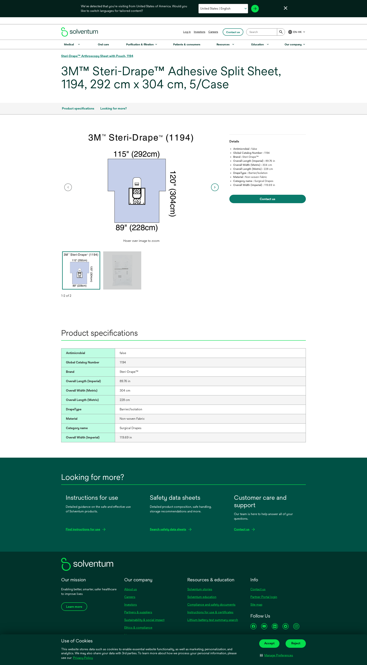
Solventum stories (199, 589)
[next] (215, 187)
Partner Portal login (263, 597)
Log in (187, 31)
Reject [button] (295, 643)
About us (130, 589)
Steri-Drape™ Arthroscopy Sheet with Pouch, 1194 (97, 56)
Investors (199, 31)
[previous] (68, 187)
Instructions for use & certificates (210, 612)
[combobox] (265, 32)
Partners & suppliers (138, 612)
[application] (141, 183)
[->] (255, 8)
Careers (213, 31)
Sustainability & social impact (144, 620)
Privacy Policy (83, 658)
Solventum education (201, 597)
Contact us (258, 589)
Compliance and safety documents (211, 604)
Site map (256, 604)
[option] (141, 187)
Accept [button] (269, 643)
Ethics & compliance (138, 627)
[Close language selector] (285, 8)
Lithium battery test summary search (212, 620)
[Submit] (281, 32)
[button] (276, 655)
